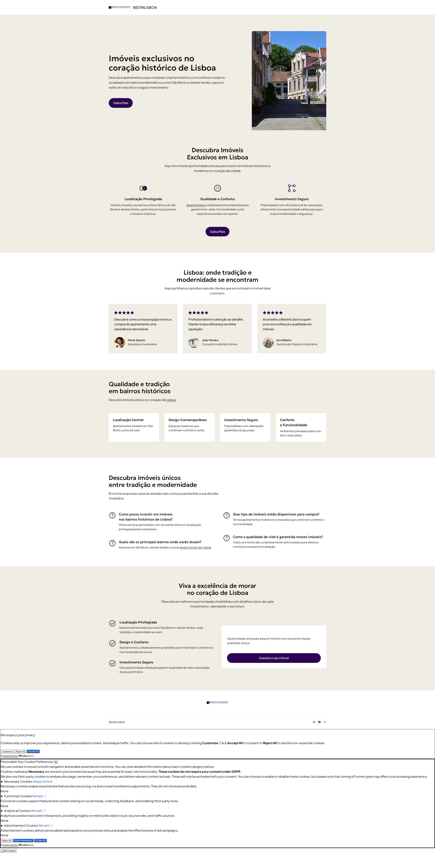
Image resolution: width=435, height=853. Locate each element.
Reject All (20, 751)
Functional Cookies (18, 796)
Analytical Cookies (17, 811)
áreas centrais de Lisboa (195, 547)
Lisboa (171, 400)
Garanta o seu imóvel (274, 658)
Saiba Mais (120, 103)
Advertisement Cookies (21, 825)
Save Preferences (23, 840)
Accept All (33, 751)
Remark (37, 796)
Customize (7, 751)
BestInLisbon (145, 7)
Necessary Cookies (18, 781)
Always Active (42, 781)
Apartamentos (195, 205)
